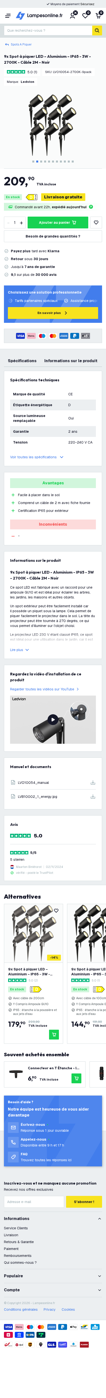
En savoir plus (49, 313)
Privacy (50, 1309)
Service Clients (16, 1228)
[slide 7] (57, 162)
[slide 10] (69, 162)
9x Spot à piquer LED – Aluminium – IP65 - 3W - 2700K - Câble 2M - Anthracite (29, 972)
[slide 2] (37, 162)
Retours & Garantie (19, 1242)
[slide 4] (45, 162)
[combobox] (48, 30)
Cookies (68, 1309)
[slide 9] (65, 162)
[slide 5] (49, 162)
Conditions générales (21, 1309)
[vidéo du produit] (53, 720)
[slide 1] (33, 162)
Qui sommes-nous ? (20, 1262)
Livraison (11, 1235)
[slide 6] (53, 162)
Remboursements (18, 1255)
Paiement (11, 1249)
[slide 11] (73, 162)
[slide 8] (61, 162)
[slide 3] (41, 162)
